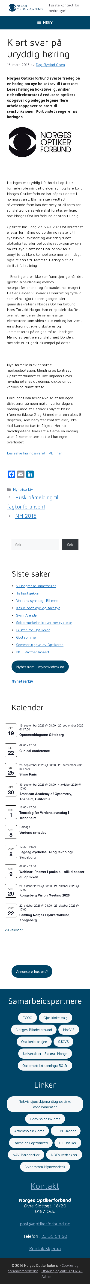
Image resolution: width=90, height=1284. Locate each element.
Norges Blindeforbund (34, 1030)
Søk (70, 545)
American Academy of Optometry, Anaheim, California (45, 796)
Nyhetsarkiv (23, 489)
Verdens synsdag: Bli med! (38, 600)
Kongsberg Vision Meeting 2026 (44, 895)
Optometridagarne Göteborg (41, 734)
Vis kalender (14, 930)
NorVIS (69, 1030)
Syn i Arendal (26, 615)
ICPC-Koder (65, 1131)
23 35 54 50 (54, 1236)
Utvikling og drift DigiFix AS (62, 1271)
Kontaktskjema (45, 1248)
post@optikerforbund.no (45, 1223)
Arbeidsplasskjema (29, 1131)
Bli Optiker (68, 1143)
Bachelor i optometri (31, 1143)
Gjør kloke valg (55, 1018)
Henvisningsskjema (45, 1119)
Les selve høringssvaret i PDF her (34, 453)
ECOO (27, 1018)
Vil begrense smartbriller (36, 586)
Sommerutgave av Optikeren (39, 645)
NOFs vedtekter (64, 1155)
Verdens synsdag (33, 832)
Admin (46, 1276)
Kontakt (45, 1185)
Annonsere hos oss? (32, 971)
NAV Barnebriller (26, 1155)
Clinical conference (34, 750)
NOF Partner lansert (32, 652)
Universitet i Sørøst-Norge (45, 1053)
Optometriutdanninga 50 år (45, 1065)
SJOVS (63, 1042)
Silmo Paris (28, 774)
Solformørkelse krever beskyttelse (44, 622)
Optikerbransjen (34, 1042)
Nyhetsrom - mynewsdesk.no (40, 667)
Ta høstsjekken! (29, 593)
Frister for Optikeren (33, 630)
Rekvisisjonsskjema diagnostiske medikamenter (45, 1104)
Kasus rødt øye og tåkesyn (38, 608)
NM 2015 (25, 516)
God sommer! (27, 637)
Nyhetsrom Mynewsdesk (45, 1167)
